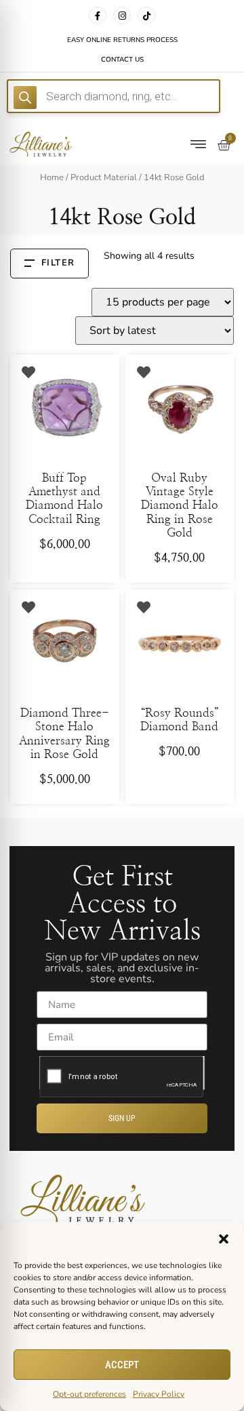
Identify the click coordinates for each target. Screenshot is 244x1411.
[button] (223, 1239)
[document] (122, 705)
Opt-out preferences (89, 1394)
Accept (122, 1365)
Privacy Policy (158, 1394)
